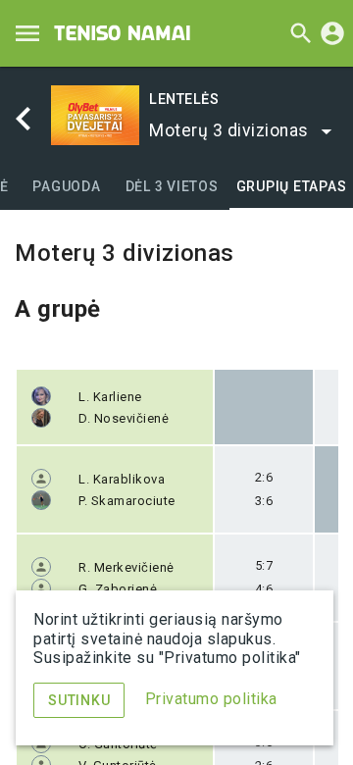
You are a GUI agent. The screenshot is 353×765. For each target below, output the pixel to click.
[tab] (67, 186)
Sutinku (79, 700)
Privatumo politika (211, 698)
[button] (241, 131)
